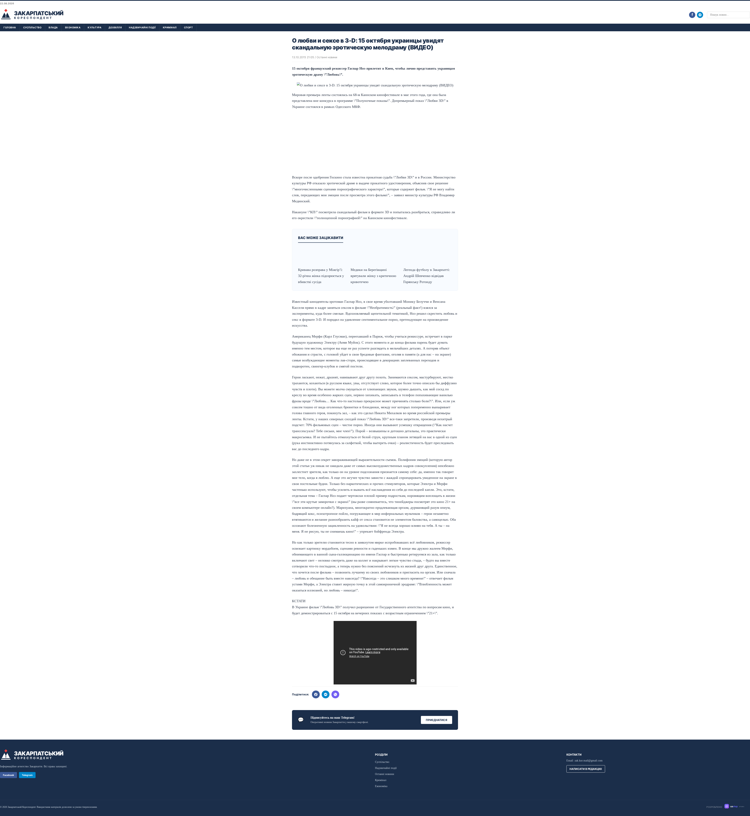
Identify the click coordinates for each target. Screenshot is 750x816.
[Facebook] (316, 694)
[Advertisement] (375, 142)
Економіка (73, 27)
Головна (10, 27)
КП (312, 212)
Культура (94, 27)
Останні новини (327, 57)
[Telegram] (700, 15)
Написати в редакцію (586, 768)
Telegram (27, 775)
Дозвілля (115, 27)
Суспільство (32, 27)
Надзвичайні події (142, 27)
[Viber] (335, 694)
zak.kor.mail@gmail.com (589, 760)
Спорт (188, 27)
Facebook (8, 775)
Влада (53, 27)
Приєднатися (436, 720)
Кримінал (170, 27)
